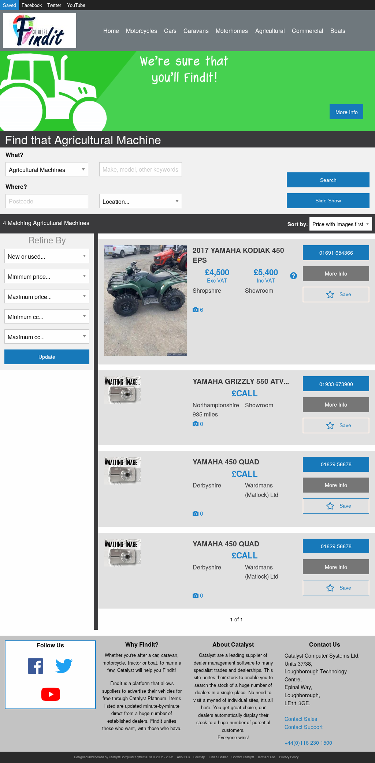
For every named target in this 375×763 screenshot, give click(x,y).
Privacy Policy (288, 757)
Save (345, 294)
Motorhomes (232, 30)
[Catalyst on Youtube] (50, 698)
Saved (9, 4)
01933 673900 (336, 384)
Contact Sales (301, 718)
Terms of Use (266, 757)
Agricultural (270, 30)
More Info (346, 112)
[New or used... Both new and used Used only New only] (46, 259)
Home (111, 30)
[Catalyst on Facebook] (36, 670)
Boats (337, 30)
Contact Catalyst (242, 757)
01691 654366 (336, 252)
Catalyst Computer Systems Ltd (130, 757)
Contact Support (304, 726)
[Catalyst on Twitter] (64, 670)
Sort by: (298, 224)
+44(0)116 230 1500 (308, 742)
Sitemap (199, 757)
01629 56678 (336, 464)
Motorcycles (141, 30)
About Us (183, 757)
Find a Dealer (218, 757)
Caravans (196, 30)
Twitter (54, 4)
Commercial (307, 30)
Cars (170, 30)
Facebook (32, 4)
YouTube (76, 4)
